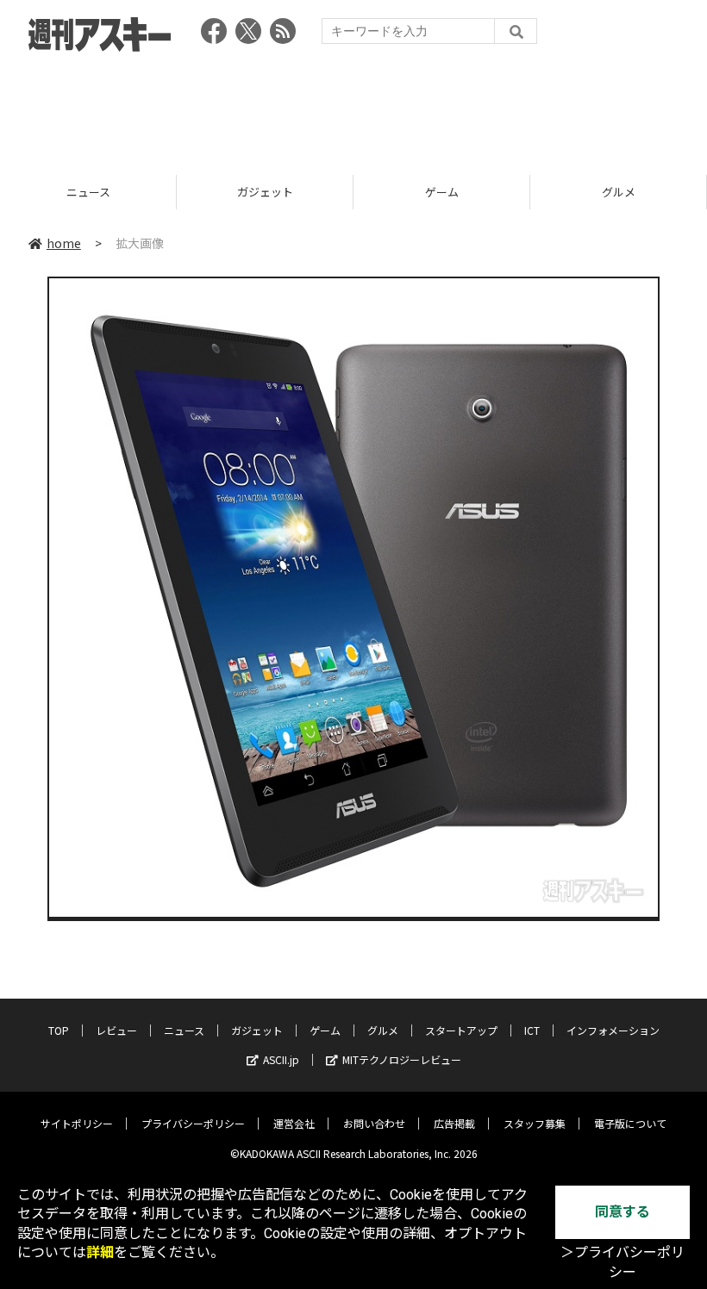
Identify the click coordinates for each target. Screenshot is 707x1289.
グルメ (445, 192)
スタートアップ (461, 1030)
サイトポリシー (77, 1123)
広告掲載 (454, 1123)
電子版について (630, 1123)
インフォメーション (613, 1030)
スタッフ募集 (535, 1123)
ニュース (184, 1030)
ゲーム (268, 192)
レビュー (116, 1030)
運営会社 (294, 1123)
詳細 (100, 1252)
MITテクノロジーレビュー (401, 1059)
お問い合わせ (374, 1123)
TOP (58, 1030)
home (64, 243)
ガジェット (92, 192)
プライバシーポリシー (193, 1123)
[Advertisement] (353, 107)
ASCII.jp (281, 1059)
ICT (532, 1030)
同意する (622, 1212)
